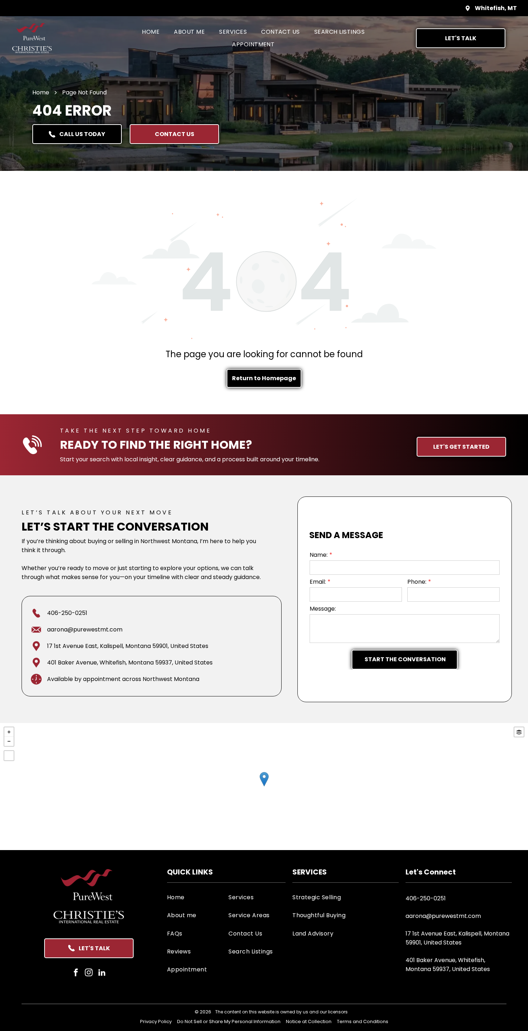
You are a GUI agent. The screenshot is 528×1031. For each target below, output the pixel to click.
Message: (323, 609)
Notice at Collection (309, 1021)
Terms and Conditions (362, 1021)
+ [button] (9, 732)
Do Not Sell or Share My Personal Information (229, 1021)
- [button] (9, 741)
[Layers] (519, 732)
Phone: (416, 582)
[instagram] (89, 973)
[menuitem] (151, 31)
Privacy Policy (156, 1021)
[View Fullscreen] (9, 755)
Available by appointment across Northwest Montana (123, 679)
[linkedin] (102, 973)
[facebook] (76, 973)
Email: (318, 582)
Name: (319, 555)
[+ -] (264, 786)
